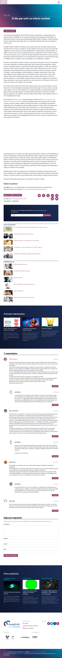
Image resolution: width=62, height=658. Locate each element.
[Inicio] (3, 2)
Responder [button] (55, 386)
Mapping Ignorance (47, 578)
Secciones (25, 623)
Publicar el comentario (11, 555)
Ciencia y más (7, 15)
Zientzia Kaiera (27, 578)
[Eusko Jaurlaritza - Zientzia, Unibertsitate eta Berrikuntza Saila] (34, 637)
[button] (39, 195)
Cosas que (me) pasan (28, 189)
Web (5, 549)
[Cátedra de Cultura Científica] (10, 638)
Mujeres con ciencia (28, 628)
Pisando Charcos (41, 189)
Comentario (7, 524)
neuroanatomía (7, 201)
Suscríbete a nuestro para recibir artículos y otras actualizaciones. (28, 211)
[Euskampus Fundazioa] (25, 638)
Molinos (13, 187)
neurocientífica (15, 201)
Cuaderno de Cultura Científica (9, 579)
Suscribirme (47, 215)
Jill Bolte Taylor (17, 99)
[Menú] (58, 2)
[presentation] (31, 229)
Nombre (6, 538)
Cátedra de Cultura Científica (30, 625)
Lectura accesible (10, 31)
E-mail (6, 544)
